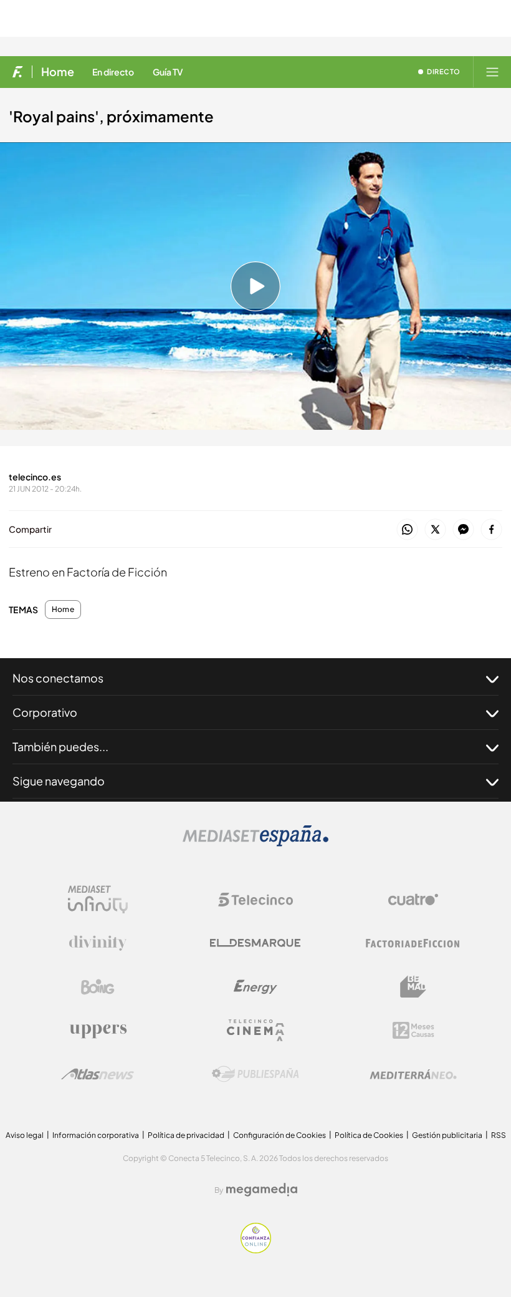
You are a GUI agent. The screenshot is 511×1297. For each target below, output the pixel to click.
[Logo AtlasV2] (97, 1074)
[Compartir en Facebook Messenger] (463, 530)
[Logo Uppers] (98, 1030)
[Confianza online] (256, 1250)
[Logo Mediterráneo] (413, 1074)
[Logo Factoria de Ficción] (413, 943)
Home (57, 71)
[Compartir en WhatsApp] (407, 530)
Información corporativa (95, 1135)
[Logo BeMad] (413, 987)
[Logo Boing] (98, 987)
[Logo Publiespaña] (255, 1074)
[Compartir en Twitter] (435, 530)
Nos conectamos (57, 678)
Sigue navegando (58, 781)
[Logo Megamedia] (261, 1189)
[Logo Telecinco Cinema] (255, 1030)
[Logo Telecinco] (255, 899)
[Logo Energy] (255, 987)
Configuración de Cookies (279, 1135)
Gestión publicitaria (447, 1135)
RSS (498, 1135)
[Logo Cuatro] (413, 899)
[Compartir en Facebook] (491, 530)
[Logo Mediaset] (255, 843)
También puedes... (60, 746)
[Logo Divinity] (98, 943)
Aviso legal (25, 1135)
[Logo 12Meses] (413, 1030)
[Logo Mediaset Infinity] (98, 899)
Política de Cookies (369, 1135)
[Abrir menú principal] (492, 72)
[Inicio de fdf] (17, 72)
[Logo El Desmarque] (255, 943)
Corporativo (44, 712)
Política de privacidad (186, 1135)
